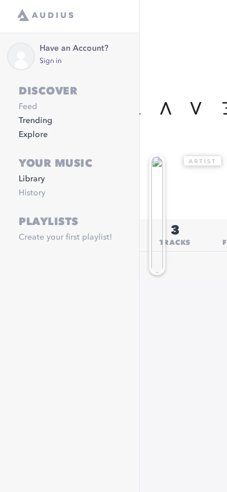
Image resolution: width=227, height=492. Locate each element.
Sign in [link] (51, 61)
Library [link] (32, 179)
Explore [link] (33, 135)
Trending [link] (35, 121)
